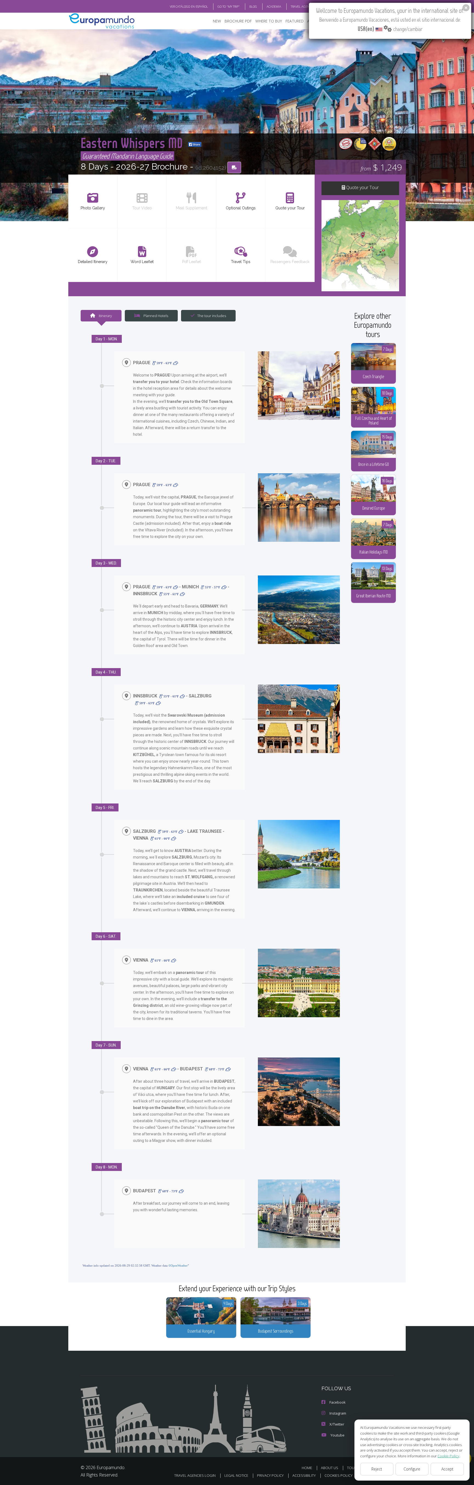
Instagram (337, 1413)
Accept (447, 1469)
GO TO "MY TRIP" (229, 6)
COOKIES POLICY (338, 1475)
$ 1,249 (381, 167)
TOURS (353, 1467)
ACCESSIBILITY (304, 1475)
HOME (307, 1467)
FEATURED (295, 21)
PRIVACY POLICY (270, 1475)
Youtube (338, 1435)
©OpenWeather (178, 1265)
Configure (412, 1469)
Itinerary (105, 315)
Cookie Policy (448, 1455)
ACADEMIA (274, 6)
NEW (217, 21)
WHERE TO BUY (268, 21)
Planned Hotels (155, 315)
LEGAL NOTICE (236, 1475)
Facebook (337, 1402)
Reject (376, 1469)
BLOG (253, 6)
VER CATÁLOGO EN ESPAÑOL (189, 6)
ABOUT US (329, 1467)
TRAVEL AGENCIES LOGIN (308, 6)
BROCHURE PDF (238, 21)
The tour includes (211, 315)
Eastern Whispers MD (133, 143)
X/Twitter (336, 1424)
